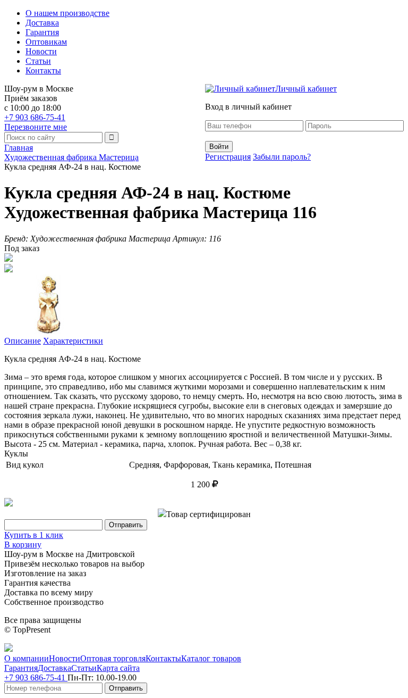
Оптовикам (46, 41)
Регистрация (228, 156)
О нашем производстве (67, 13)
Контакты (43, 70)
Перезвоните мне (35, 126)
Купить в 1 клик (33, 534)
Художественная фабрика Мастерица (71, 157)
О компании (26, 658)
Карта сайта (118, 667)
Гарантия (42, 32)
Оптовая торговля (113, 658)
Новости (41, 51)
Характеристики (73, 340)
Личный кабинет (306, 88)
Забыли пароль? (282, 156)
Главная (18, 147)
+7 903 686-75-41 (34, 117)
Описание (22, 340)
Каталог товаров (211, 658)
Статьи (38, 60)
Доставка (42, 22)
